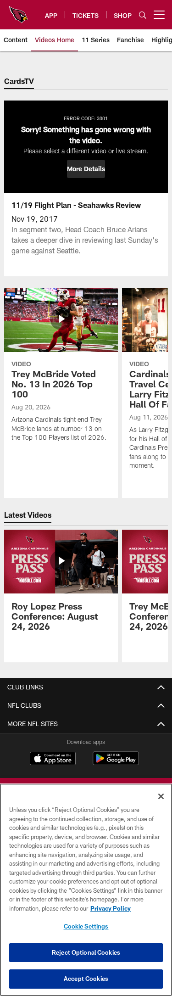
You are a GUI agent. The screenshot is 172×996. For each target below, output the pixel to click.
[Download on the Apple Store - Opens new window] (53, 759)
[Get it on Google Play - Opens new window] (116, 763)
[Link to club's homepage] (18, 11)
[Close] (161, 796)
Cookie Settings (86, 926)
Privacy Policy (110, 908)
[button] (86, 169)
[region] (86, 889)
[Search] (142, 15)
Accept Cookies (86, 978)
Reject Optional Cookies (86, 952)
